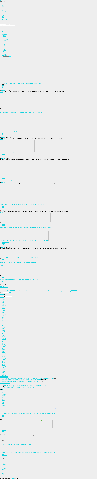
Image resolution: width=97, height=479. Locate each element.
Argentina (4, 35)
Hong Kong (4, 40)
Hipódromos (3, 404)
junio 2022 (3, 334)
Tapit (77, 291)
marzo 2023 (3, 327)
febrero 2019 (3, 357)
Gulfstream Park (80, 290)
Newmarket (32, 291)
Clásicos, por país (4, 34)
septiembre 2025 (4, 307)
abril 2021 (3, 342)
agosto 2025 (3, 308)
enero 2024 (3, 320)
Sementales (5, 54)
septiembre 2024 (4, 316)
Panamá (4, 44)
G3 (62, 290)
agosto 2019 (3, 354)
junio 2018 (3, 362)
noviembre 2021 (4, 339)
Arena (12, 290)
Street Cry (74, 291)
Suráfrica (4, 48)
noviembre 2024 (4, 314)
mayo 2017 (3, 371)
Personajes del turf (4, 55)
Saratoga (63, 291)
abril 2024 (3, 318)
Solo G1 (69, 291)
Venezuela (4, 50)
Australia (4, 36)
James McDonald (6, 291)
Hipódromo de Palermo (89, 290)
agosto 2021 (3, 340)
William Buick (87, 291)
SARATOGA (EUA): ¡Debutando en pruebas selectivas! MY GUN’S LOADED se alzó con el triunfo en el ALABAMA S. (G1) (16, 439)
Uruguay (4, 49)
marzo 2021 (3, 343)
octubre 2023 (3, 322)
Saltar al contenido (3, 0)
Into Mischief (94, 290)
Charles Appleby (26, 290)
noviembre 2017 (4, 367)
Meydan (25, 291)
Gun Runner (84, 290)
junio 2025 (3, 309)
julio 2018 (3, 361)
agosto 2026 (3, 299)
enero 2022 (3, 337)
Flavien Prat (45, 290)
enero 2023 (3, 329)
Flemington (48, 290)
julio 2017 (3, 370)
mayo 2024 (3, 317)
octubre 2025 (3, 306)
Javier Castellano (10, 291)
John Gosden (15, 291)
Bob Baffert (17, 290)
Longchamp (22, 291)
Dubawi (41, 290)
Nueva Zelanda (5, 43)
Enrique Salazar (3, 90)
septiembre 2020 (4, 347)
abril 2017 (3, 372)
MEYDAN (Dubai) (4, 405)
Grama (74, 290)
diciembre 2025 (4, 305)
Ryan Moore (52, 291)
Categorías (1, 296)
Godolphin (69, 290)
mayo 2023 (3, 326)
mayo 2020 (3, 349)
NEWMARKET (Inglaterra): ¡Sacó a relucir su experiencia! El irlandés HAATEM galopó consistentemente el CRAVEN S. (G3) (17, 152)
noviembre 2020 (4, 346)
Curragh (36, 290)
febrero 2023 (3, 328)
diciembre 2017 (4, 366)
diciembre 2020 (4, 345)
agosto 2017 (3, 369)
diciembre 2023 (4, 321)
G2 (59, 290)
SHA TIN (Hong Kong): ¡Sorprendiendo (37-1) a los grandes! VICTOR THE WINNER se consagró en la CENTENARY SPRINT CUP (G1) (18, 180)
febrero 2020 (3, 351)
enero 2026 (3, 304)
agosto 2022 (3, 332)
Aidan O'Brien (3, 290)
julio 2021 (3, 341)
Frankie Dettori (55, 290)
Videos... (1, 57)
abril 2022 (3, 335)
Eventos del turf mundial (5, 242)
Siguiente (3, 286)
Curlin (34, 290)
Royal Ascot (36, 291)
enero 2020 (3, 352)
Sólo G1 (3, 33)
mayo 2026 (3, 301)
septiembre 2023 (4, 323)
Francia (3, 415)
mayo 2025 (3, 310)
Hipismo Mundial (7, 25)
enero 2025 (3, 313)
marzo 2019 (3, 356)
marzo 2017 (3, 373)
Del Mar (38, 290)
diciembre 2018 (4, 358)
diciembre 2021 (4, 338)
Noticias (3, 86)
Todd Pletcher (80, 291)
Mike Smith (29, 291)
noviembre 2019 (4, 353)
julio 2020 (3, 348)
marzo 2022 (3, 336)
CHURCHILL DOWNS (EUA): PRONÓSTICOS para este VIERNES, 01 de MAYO (16, 386)
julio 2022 (3, 333)
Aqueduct (8, 290)
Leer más (1, 92)
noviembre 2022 (4, 330)
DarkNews (12, 478)
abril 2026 (3, 302)
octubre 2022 (3, 331)
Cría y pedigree (4, 51)
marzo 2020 (3, 350)
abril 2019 (3, 355)
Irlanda (3, 85)
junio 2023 (3, 325)
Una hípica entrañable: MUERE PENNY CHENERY (11, 384)
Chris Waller (30, 290)
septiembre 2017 (4, 368)
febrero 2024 (3, 319)
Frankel (51, 290)
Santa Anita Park (58, 291)
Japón (2, 133)
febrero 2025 (3, 312)
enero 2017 (3, 374)
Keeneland (18, 291)
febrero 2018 (3, 365)
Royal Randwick (40, 291)
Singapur (3, 401)
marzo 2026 (3, 303)
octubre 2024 (3, 315)
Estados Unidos (5, 39)
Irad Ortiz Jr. (2, 291)
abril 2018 (3, 363)
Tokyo (84, 291)
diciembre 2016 (4, 375)
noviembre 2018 (4, 359)
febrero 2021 (3, 344)
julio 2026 (3, 300)
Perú (4, 45)
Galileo (65, 290)
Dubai (4, 38)
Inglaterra (4, 41)
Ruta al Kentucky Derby (46, 291)
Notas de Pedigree (5, 53)
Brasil (2, 392)
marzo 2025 (3, 311)
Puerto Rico (4, 46)
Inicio (2, 31)
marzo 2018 (3, 364)
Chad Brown (22, 290)
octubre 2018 (3, 360)
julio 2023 (3, 324)
